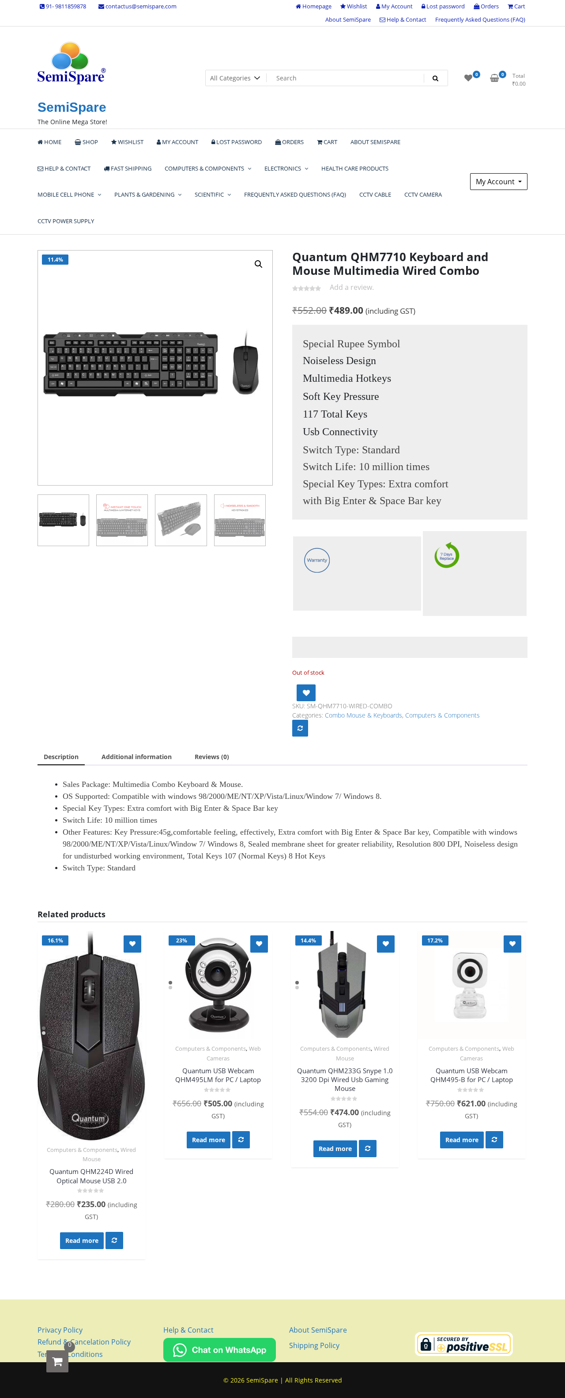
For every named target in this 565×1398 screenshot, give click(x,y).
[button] (259, 264)
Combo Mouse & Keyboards (363, 715)
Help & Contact (405, 19)
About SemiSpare (348, 19)
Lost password (445, 6)
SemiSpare (72, 107)
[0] (57, 1361)
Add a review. (352, 287)
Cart (519, 6)
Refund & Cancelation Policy (84, 1342)
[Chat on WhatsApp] (219, 1349)
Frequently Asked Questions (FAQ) (480, 19)
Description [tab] (61, 756)
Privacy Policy (60, 1330)
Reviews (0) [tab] (212, 756)
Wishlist (356, 6)
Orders (489, 6)
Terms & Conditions (70, 1354)
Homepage (316, 6)
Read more (81, 1240)
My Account (396, 6)
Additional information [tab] (137, 756)
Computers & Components (442, 715)
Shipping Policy (314, 1345)
